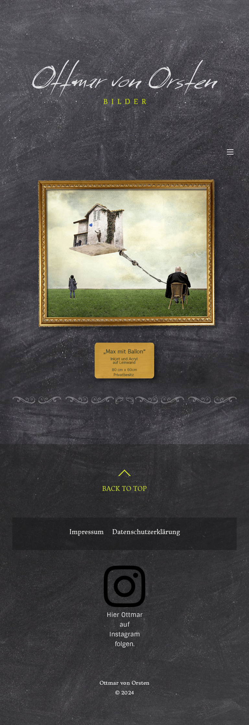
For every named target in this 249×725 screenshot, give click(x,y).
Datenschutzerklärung (146, 532)
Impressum (86, 532)
